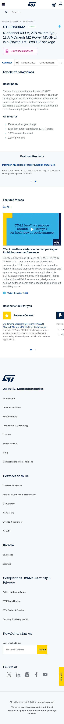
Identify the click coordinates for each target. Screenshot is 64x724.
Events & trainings (12, 522)
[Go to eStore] (54, 4)
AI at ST (7, 531)
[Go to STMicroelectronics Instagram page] (27, 675)
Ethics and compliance (14, 592)
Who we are (9, 398)
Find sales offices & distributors (19, 494)
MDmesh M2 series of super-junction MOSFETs (28, 165)
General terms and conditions (18, 462)
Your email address (12, 643)
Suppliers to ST (11, 443)
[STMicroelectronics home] (32, 4)
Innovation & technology (15, 425)
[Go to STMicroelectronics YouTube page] (45, 675)
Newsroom (8, 513)
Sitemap (7, 564)
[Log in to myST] (61, 4)
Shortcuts (8, 555)
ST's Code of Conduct (14, 610)
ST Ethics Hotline (12, 601)
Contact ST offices (12, 485)
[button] (3, 4)
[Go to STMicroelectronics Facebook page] (36, 675)
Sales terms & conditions (39, 707)
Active (32, 27)
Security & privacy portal (15, 619)
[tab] (7, 62)
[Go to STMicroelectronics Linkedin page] (18, 675)
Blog (5, 453)
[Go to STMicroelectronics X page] (9, 675)
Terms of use (18, 707)
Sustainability (10, 416)
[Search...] (6, 12)
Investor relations (12, 407)
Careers (7, 434)
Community (9, 504)
